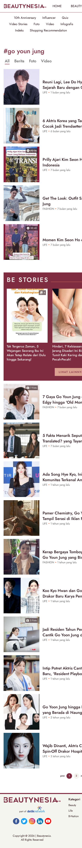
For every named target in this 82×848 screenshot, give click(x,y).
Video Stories (18, 24)
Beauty (72, 805)
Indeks (19, 30)
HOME (57, 6)
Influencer (49, 18)
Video (50, 24)
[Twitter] (24, 821)
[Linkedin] (40, 821)
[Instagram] (32, 821)
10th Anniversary (25, 18)
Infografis (67, 24)
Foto (37, 24)
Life (70, 811)
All (7, 61)
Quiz (65, 18)
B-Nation (73, 816)
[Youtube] (48, 821)
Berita (19, 61)
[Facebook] (16, 821)
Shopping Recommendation (48, 30)
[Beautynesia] (25, 6)
